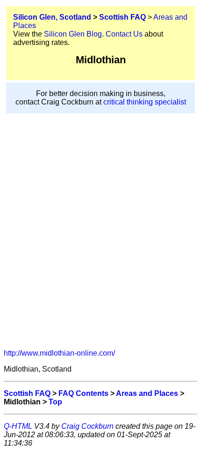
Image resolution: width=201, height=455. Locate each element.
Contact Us (124, 34)
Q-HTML (18, 426)
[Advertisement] (100, 241)
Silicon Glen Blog (73, 34)
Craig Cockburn (87, 426)
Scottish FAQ (122, 17)
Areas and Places (147, 393)
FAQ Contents (83, 393)
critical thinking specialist (144, 102)
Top (55, 402)
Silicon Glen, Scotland (52, 17)
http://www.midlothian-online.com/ (59, 353)
